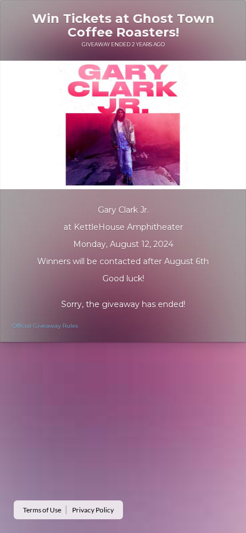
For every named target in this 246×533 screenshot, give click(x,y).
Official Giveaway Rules (45, 325)
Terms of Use (42, 510)
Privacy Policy (93, 510)
